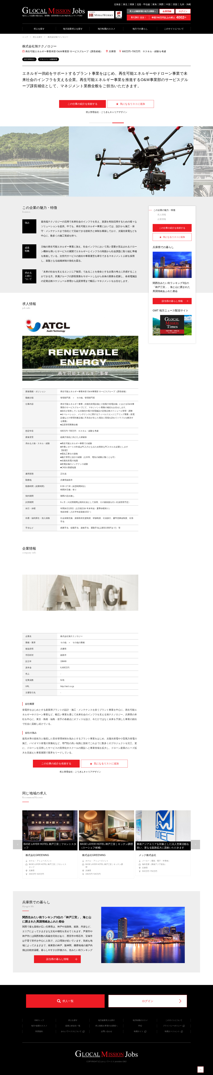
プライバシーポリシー (172, 1026)
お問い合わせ (106, 1031)
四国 (175, 4)
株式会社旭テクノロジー (57, 37)
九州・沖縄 (185, 4)
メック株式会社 (147, 855)
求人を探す (39, 29)
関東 (132, 4)
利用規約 (39, 1031)
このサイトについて (174, 29)
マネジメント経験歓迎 (48, 59)
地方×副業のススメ (39, 1026)
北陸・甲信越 (143, 4)
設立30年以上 (29, 59)
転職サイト (138, 1031)
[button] (195, 844)
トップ (25, 37)
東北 (125, 4)
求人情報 (161, 214)
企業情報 (161, 219)
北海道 (117, 4)
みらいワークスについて (71, 1031)
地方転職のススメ (106, 29)
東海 (154, 4)
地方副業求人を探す (73, 29)
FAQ (140, 1026)
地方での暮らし (140, 29)
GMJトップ (39, 1020)
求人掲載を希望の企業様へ (106, 1026)
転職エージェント (172, 1031)
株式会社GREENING (37, 855)
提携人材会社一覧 (72, 1026)
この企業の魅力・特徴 (164, 210)
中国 (168, 4)
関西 (161, 4)
